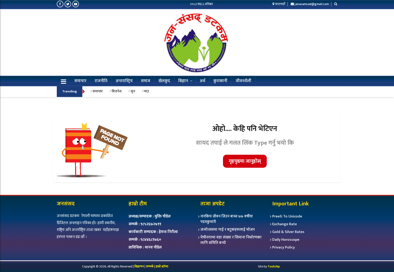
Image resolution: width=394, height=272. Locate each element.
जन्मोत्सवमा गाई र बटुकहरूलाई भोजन (227, 229)
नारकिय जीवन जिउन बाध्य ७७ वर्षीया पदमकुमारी (226, 219)
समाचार (80, 81)
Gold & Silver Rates (288, 232)
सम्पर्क (150, 266)
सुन (133, 91)
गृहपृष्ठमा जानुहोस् (245, 161)
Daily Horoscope (285, 239)
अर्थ (202, 81)
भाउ (146, 91)
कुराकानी (220, 81)
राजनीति (101, 81)
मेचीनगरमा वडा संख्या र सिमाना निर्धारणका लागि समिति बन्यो (231, 240)
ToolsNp (274, 266)
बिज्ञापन (139, 266)
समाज (145, 81)
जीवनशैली (243, 81)
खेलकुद (164, 81)
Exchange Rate (284, 224)
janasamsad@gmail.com (312, 4)
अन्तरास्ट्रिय (124, 81)
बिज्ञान (183, 81)
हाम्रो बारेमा (162, 266)
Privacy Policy (283, 247)
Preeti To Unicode (287, 216)
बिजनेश (117, 91)
